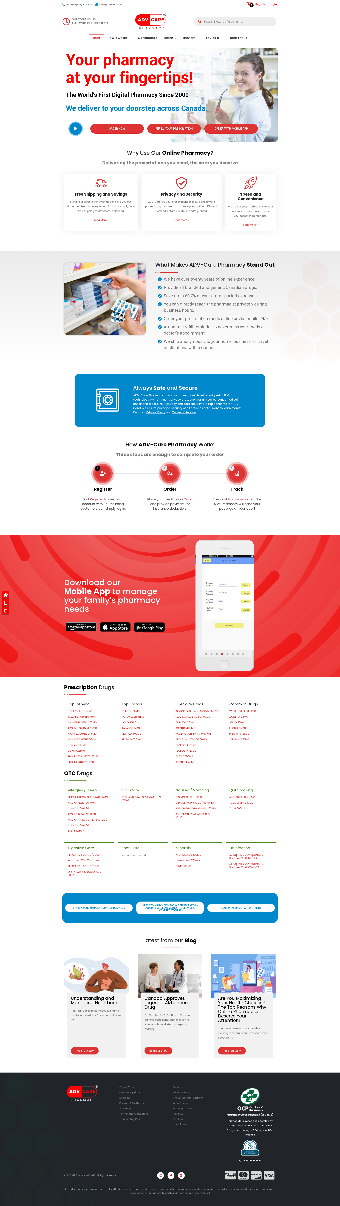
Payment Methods (131, 1103)
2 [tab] (212, 654)
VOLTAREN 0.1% (130, 722)
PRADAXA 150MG (131, 739)
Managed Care (182, 1108)
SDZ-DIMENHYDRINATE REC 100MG (195, 808)
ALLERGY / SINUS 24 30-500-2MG (87, 820)
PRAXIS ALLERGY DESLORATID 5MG (88, 797)
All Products (147, 38)
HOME (97, 38)
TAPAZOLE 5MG (131, 728)
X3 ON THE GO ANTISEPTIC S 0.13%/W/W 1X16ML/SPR (246, 856)
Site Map (125, 1108)
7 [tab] (238, 654)
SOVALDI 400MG (185, 728)
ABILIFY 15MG (236, 722)
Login (273, 4)
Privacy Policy (181, 1092)
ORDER (168, 38)
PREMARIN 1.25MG (239, 733)
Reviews (178, 1114)
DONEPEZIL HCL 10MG (80, 711)
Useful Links (180, 1124)
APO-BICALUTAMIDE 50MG (191, 739)
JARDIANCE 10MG (239, 739)
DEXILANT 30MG (77, 745)
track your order (240, 499)
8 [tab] (243, 654)
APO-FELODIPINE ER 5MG (82, 733)
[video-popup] (75, 128)
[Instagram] (160, 1175)
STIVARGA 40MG (185, 762)
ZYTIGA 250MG (184, 756)
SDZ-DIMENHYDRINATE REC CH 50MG (193, 815)
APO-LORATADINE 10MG (82, 814)
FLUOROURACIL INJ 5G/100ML (192, 717)
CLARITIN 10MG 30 (78, 808)
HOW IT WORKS (118, 38)
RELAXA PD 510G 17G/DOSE (83, 855)
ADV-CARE (212, 38)
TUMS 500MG (237, 808)
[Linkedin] (181, 1175)
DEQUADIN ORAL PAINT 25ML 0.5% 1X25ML (141, 798)
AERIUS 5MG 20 (77, 831)
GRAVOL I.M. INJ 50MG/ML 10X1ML (194, 803)
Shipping (125, 1098)
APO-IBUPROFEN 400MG (82, 722)
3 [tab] (217, 654)
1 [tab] (206, 654)
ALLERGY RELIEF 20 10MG (82, 803)
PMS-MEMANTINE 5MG (81, 762)
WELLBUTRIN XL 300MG (242, 711)
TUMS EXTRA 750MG (241, 803)
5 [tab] (228, 654)
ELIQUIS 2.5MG (237, 728)
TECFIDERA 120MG (186, 745)
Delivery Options (130, 1092)
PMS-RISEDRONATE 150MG (83, 756)
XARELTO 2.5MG (238, 717)
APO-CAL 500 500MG (242, 797)
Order (188, 499)
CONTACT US (238, 38)
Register (261, 4)
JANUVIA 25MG (76, 750)
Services (178, 1087)
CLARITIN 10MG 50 (78, 825)
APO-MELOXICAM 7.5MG (82, 728)
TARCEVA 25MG (184, 722)
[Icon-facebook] (171, 1175)
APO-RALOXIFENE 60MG (82, 739)
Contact (178, 1119)
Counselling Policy (131, 1119)
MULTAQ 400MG (131, 733)
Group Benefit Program (188, 1098)
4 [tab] (222, 654)
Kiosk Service (181, 1103)
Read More (101, 220)
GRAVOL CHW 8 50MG (188, 797)
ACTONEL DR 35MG (133, 717)
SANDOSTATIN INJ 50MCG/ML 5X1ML (196, 711)
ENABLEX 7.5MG (131, 711)
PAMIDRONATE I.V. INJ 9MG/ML (193, 733)
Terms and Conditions (134, 1114)
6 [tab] (233, 654)
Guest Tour (126, 1087)
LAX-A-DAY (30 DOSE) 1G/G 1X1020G (84, 873)
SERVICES (189, 38)
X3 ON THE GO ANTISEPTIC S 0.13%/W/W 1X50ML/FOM (246, 865)
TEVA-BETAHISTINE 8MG (82, 717)
